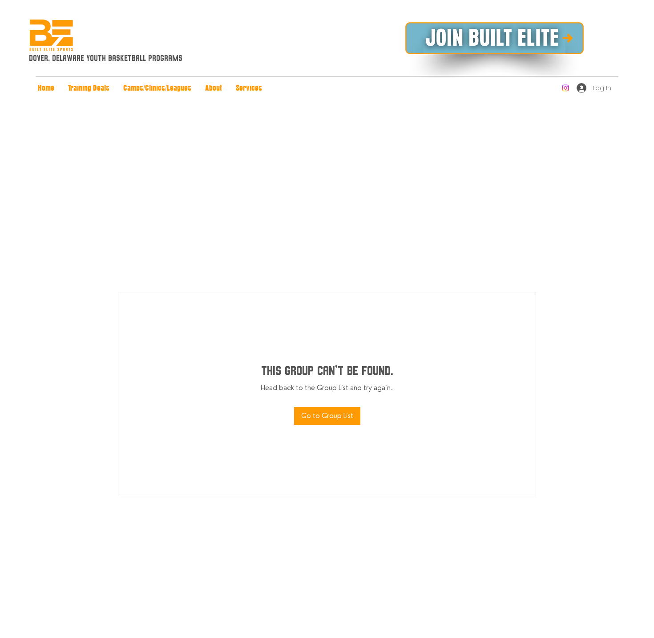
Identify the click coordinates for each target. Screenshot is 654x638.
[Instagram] (565, 88)
